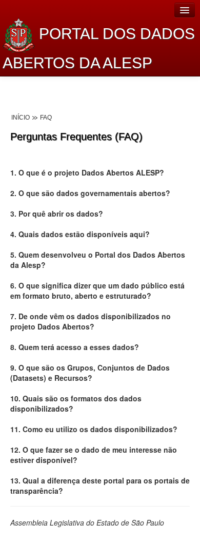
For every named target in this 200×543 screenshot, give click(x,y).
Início (20, 117)
